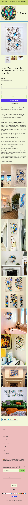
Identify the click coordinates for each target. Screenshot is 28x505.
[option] (8, 60)
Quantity (2, 89)
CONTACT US (5, 446)
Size (2, 84)
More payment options (14, 103)
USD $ (13, 485)
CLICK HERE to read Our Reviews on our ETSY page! (12, 477)
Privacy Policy (5, 436)
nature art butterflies (12, 500)
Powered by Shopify (19, 500)
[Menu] (25, 13)
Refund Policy (5, 439)
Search (4, 432)
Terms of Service (6, 443)
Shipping (3, 80)
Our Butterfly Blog (6, 453)
